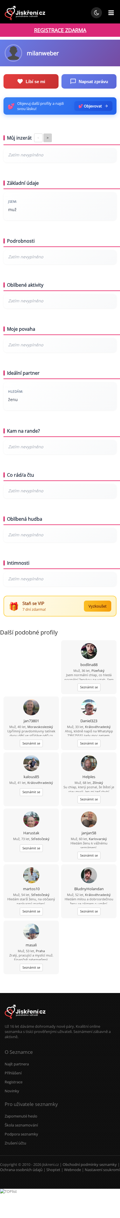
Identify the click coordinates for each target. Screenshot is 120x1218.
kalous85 (31, 776)
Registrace (13, 1082)
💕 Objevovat (90, 106)
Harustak (31, 832)
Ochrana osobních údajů (21, 1169)
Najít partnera (17, 1064)
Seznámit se (89, 687)
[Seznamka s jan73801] (31, 707)
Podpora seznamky (21, 1134)
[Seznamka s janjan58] (89, 820)
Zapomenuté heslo (21, 1116)
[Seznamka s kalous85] (31, 763)
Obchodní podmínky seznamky (90, 1164)
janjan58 (89, 832)
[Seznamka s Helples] (89, 763)
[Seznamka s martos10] (31, 875)
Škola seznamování (21, 1125)
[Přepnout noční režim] (96, 12)
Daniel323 (88, 720)
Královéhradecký (98, 727)
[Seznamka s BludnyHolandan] (89, 875)
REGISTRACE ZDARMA (60, 30)
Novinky (12, 1090)
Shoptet (53, 1169)
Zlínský (98, 782)
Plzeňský (98, 670)
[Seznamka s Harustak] (31, 820)
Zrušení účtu (15, 1143)
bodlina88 (89, 664)
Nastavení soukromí (102, 1169)
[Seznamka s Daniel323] (89, 707)
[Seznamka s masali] (31, 932)
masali (31, 945)
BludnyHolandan (89, 888)
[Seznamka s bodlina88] (89, 651)
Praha (40, 951)
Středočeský (40, 839)
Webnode (72, 1169)
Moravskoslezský (40, 727)
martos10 (31, 888)
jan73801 (31, 720)
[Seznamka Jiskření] (25, 1021)
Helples (88, 776)
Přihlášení (13, 1073)
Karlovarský (98, 839)
